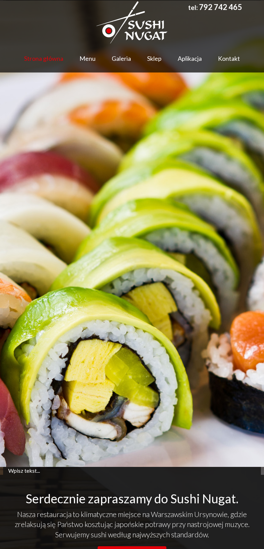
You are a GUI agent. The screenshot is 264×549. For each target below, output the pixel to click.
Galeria (121, 58)
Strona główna (43, 58)
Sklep (154, 58)
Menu (87, 58)
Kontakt (229, 58)
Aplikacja (190, 58)
